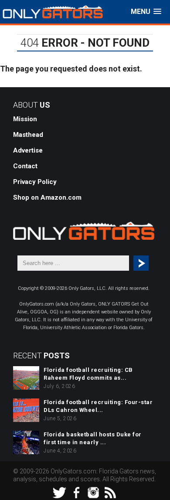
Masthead (28, 135)
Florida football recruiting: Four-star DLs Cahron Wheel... (98, 406)
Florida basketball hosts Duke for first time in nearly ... (93, 438)
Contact (25, 166)
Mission (25, 119)
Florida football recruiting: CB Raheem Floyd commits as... (88, 374)
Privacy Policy (35, 182)
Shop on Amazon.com (47, 197)
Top (162, 492)
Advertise (28, 150)
